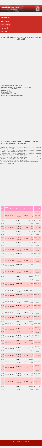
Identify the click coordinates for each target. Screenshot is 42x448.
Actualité (4, 28)
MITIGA (12, 215)
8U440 (26, 215)
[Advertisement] (21, 62)
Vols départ (5, 21)
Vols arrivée (5, 24)
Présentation (5, 18)
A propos (4, 31)
